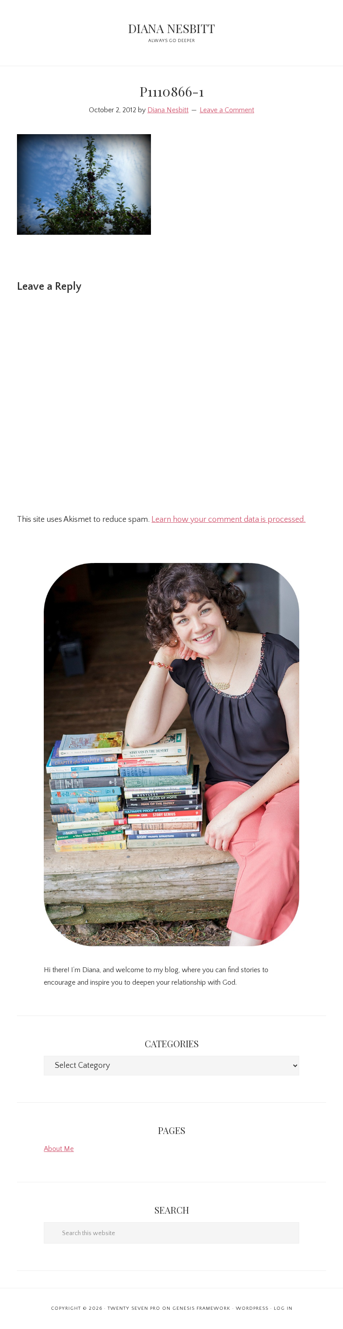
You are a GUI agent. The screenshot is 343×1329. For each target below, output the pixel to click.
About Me (59, 1149)
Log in (283, 1308)
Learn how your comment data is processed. (228, 519)
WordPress (252, 1308)
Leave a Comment (227, 110)
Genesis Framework (201, 1308)
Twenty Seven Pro (134, 1308)
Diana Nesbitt (171, 28)
